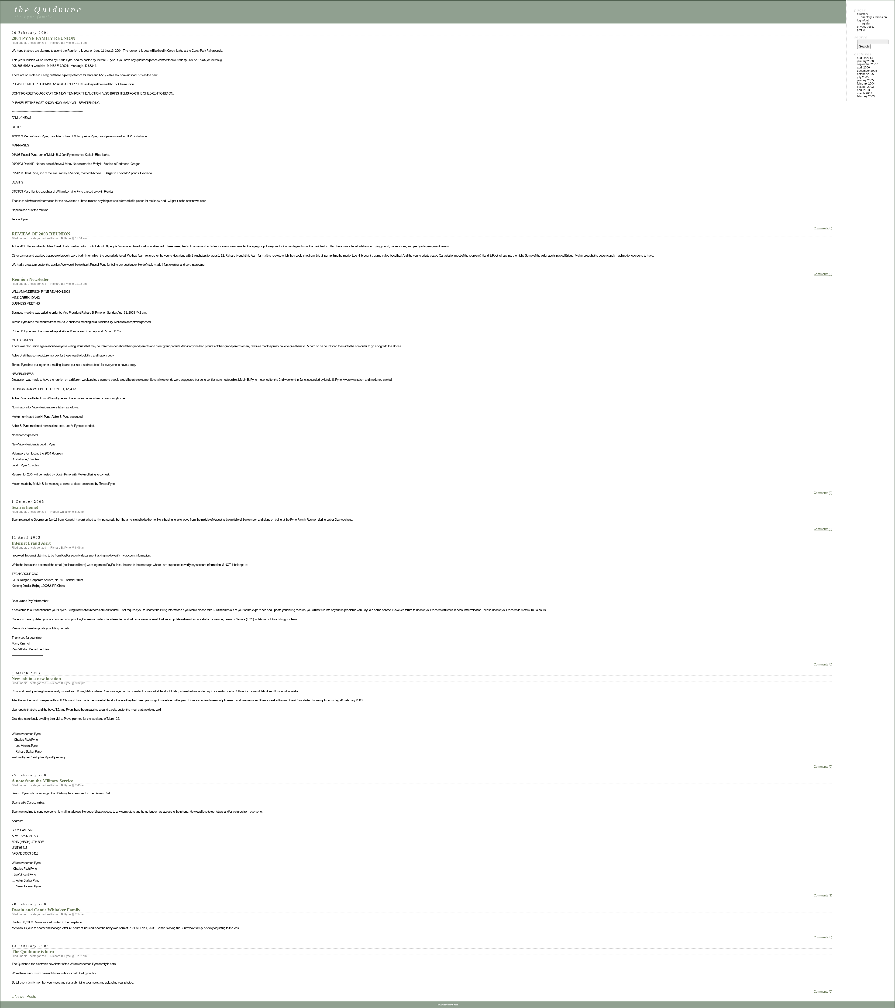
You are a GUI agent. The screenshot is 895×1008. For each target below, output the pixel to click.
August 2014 (865, 58)
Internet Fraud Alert (31, 543)
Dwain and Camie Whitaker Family (46, 909)
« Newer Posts (24, 996)
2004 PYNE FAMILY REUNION (43, 38)
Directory (862, 14)
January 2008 (865, 61)
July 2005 (863, 77)
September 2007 (867, 64)
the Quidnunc (48, 9)
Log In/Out (863, 20)
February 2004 (866, 83)
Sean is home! (25, 507)
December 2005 (867, 70)
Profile (861, 30)
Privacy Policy (865, 26)
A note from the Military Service (42, 780)
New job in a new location (36, 678)
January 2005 (865, 80)
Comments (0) (823, 228)
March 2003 (864, 93)
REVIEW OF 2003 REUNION (41, 233)
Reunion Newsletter (30, 279)
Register (865, 23)
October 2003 (865, 86)
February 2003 (866, 96)
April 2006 (863, 67)
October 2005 (865, 74)
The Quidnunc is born (33, 951)
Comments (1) (823, 895)
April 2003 (863, 90)
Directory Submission (874, 17)
